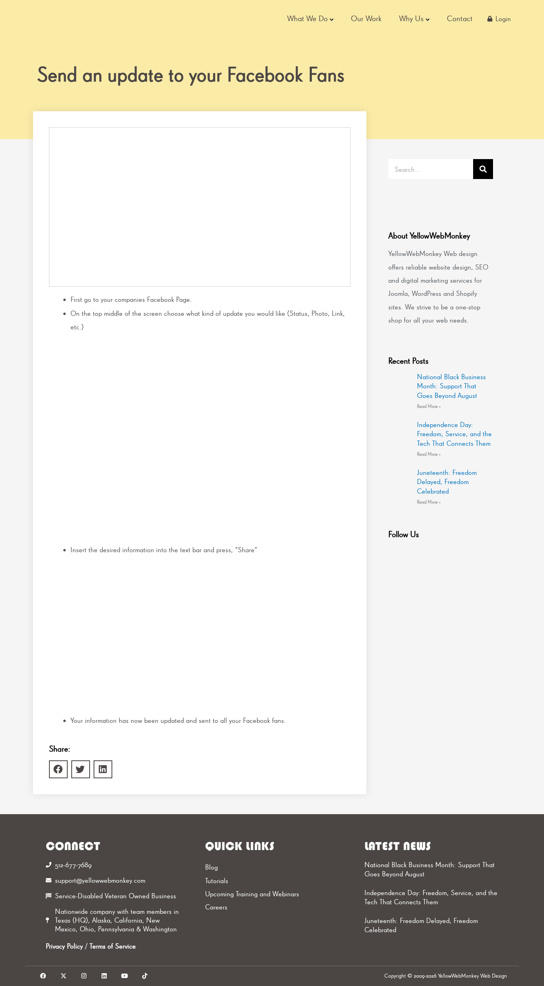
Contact (460, 18)
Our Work (366, 18)
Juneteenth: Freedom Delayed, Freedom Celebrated (447, 481)
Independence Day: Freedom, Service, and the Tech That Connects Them (454, 433)
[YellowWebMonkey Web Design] (80, 18)
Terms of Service (113, 946)
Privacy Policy (64, 946)
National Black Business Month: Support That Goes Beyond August (451, 386)
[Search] (483, 169)
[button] (58, 769)
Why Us (411, 18)
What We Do (307, 18)
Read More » (429, 406)
